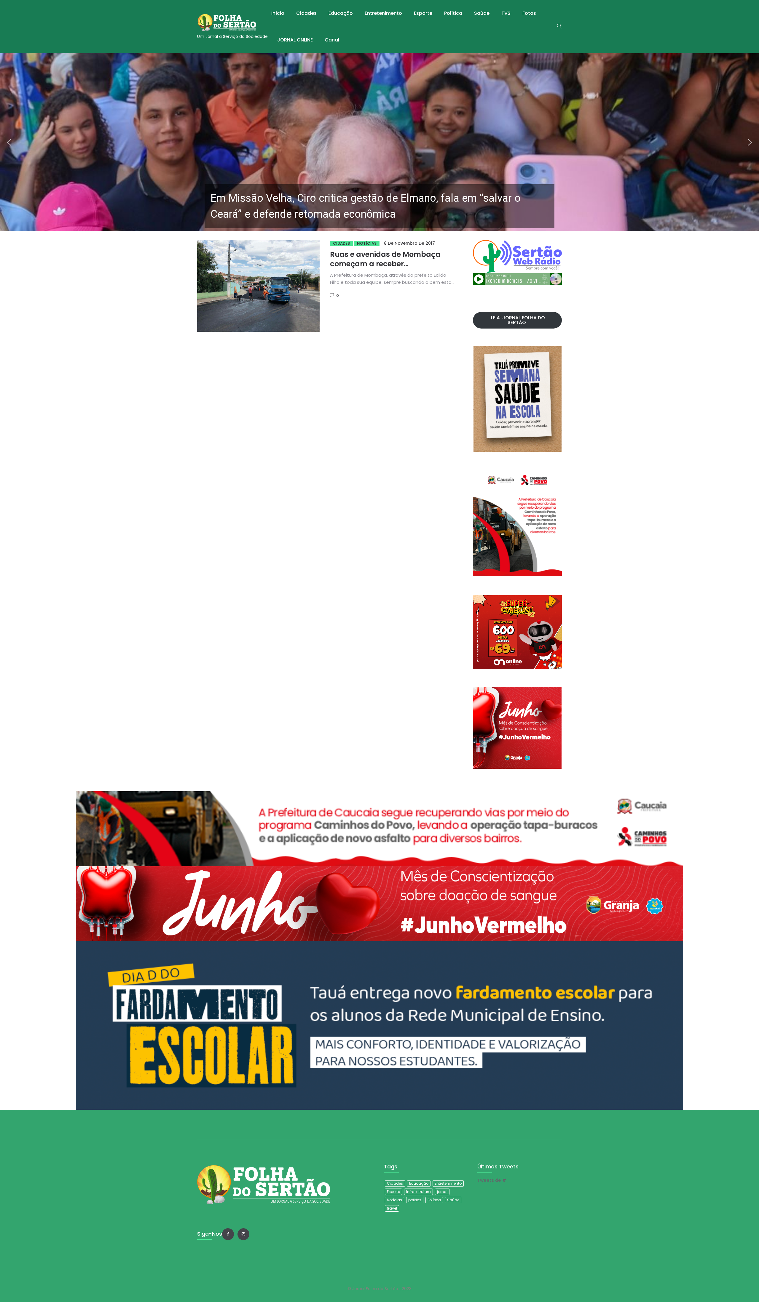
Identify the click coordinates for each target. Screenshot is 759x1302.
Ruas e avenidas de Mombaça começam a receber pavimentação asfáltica (385, 263)
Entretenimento (383, 13)
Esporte (423, 13)
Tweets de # (491, 1180)
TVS (506, 13)
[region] (379, 142)
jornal (442, 1191)
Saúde (481, 13)
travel (392, 1208)
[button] (379, 142)
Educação (341, 13)
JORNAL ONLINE (295, 39)
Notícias (367, 243)
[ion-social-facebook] (228, 1234)
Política (453, 13)
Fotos (529, 13)
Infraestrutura (418, 1191)
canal (332, 39)
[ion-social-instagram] (243, 1234)
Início (277, 13)
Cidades (306, 13)
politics (414, 1199)
